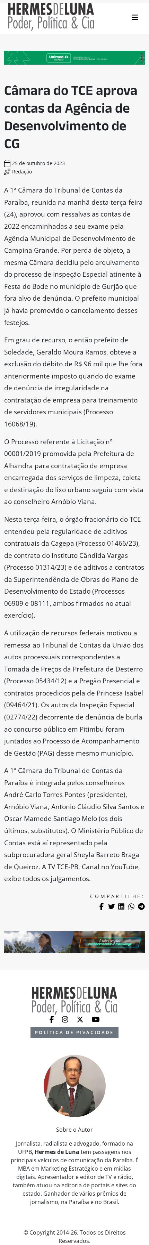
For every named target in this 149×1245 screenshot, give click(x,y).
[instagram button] (66, 1019)
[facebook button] (52, 1019)
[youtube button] (96, 1019)
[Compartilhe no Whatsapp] (131, 906)
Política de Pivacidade (74, 1032)
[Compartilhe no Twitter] (111, 906)
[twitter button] (81, 1019)
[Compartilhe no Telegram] (141, 906)
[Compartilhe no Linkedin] (121, 906)
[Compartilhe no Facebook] (101, 906)
